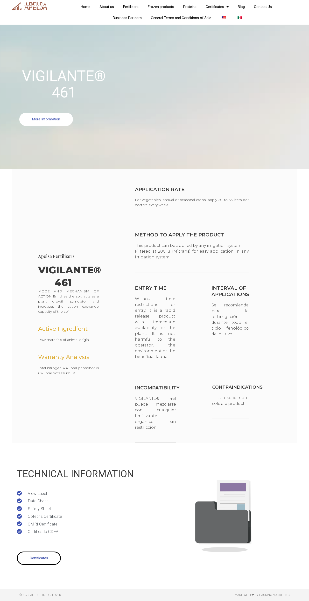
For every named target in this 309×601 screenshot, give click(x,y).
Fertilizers (131, 7)
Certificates (215, 7)
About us (106, 7)
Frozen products (161, 7)
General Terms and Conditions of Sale (181, 18)
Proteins (190, 7)
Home (85, 7)
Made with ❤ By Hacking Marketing (262, 595)
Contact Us (263, 7)
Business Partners (127, 18)
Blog (241, 7)
